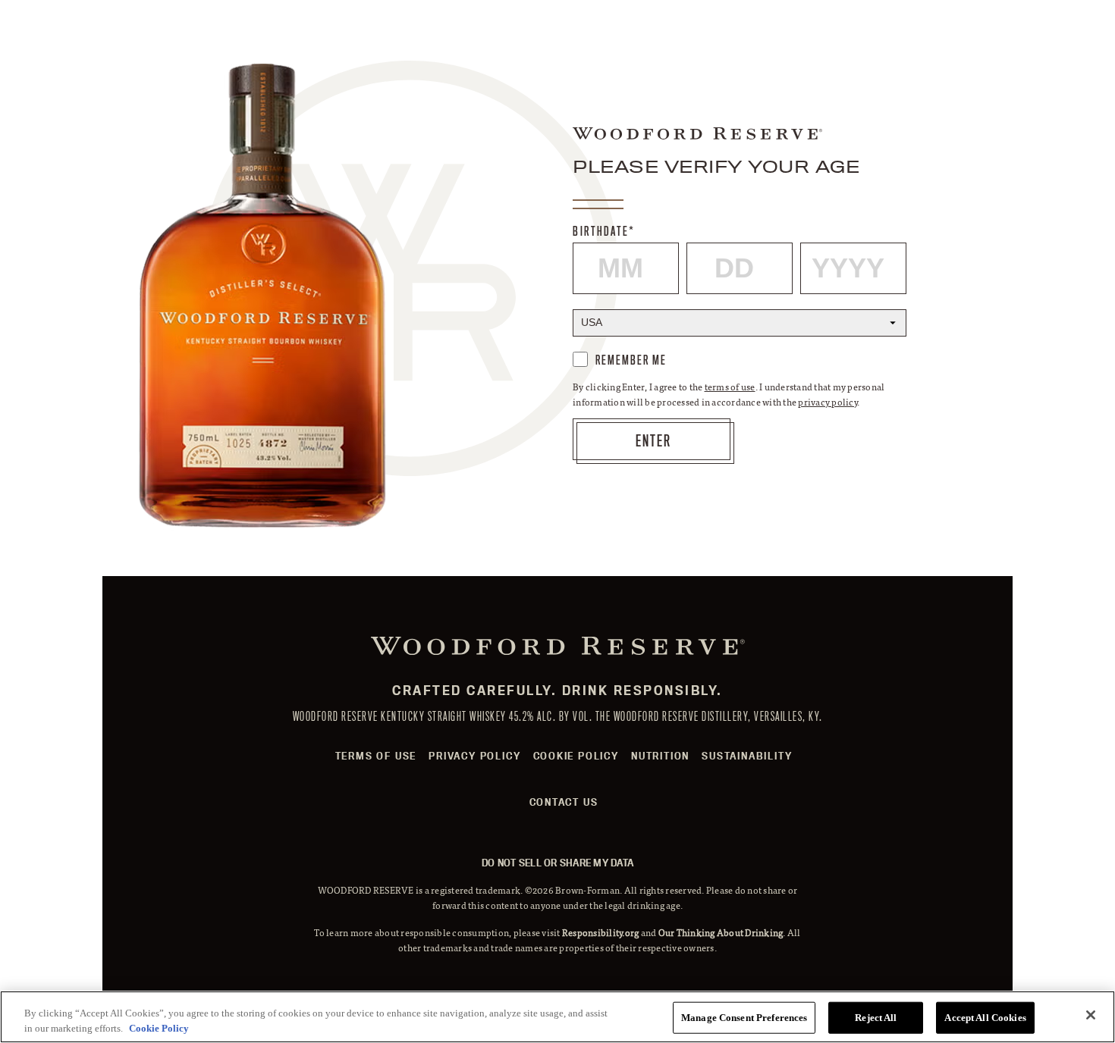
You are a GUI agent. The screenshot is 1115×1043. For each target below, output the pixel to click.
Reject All (876, 1017)
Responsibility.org (600, 932)
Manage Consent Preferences (744, 1017)
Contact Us (563, 802)
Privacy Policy (474, 756)
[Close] (1090, 1015)
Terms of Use (376, 756)
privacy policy (827, 401)
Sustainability (747, 756)
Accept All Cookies (984, 1017)
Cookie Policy (576, 756)
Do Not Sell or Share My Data (557, 863)
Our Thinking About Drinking (721, 932)
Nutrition (660, 756)
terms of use (730, 386)
